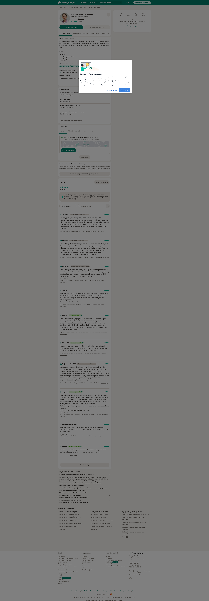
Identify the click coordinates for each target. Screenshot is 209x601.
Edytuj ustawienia (112, 90)
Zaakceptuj (124, 90)
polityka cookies (122, 85)
